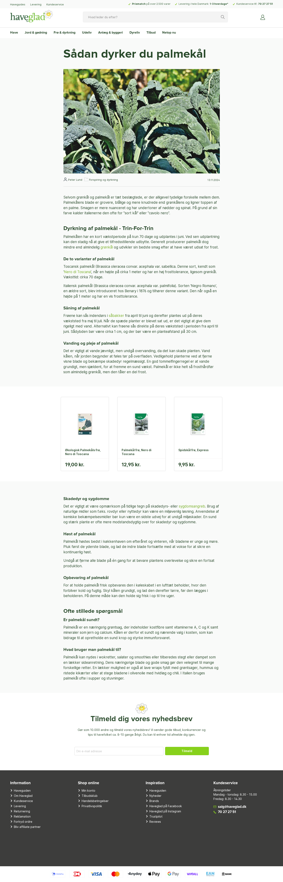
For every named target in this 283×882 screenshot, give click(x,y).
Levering (35, 4)
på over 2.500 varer (151, 3)
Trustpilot (155, 816)
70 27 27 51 (265, 3)
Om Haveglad (23, 795)
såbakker (117, 316)
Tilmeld (186, 751)
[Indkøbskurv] (270, 15)
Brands (154, 801)
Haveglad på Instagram (165, 811)
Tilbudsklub (90, 795)
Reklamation (22, 816)
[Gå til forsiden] (31, 16)
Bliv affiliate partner (27, 827)
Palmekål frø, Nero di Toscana (136, 452)
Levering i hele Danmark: (203, 3)
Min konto (88, 790)
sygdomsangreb (192, 506)
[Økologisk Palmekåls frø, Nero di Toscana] (85, 424)
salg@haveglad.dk (232, 807)
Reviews (155, 821)
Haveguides (17, 4)
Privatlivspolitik (92, 806)
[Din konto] (263, 17)
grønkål (106, 247)
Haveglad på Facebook (165, 806)
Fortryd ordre (23, 821)
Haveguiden (22, 790)
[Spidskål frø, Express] (198, 424)
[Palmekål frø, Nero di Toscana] (141, 424)
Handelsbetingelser (95, 801)
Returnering (22, 811)
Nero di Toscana (77, 272)
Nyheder (155, 795)
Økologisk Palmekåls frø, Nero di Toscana (83, 452)
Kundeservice (55, 4)
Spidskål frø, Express (193, 450)
